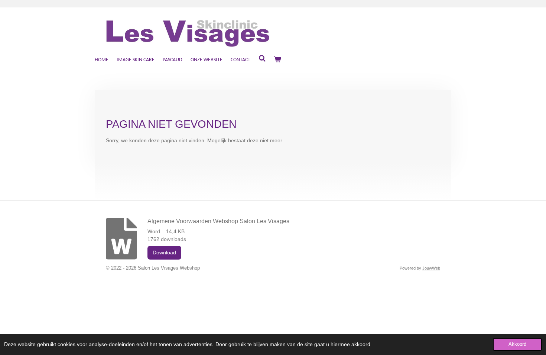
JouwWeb (431, 268)
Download (164, 252)
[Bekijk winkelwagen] (278, 60)
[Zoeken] (262, 59)
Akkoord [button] (517, 344)
